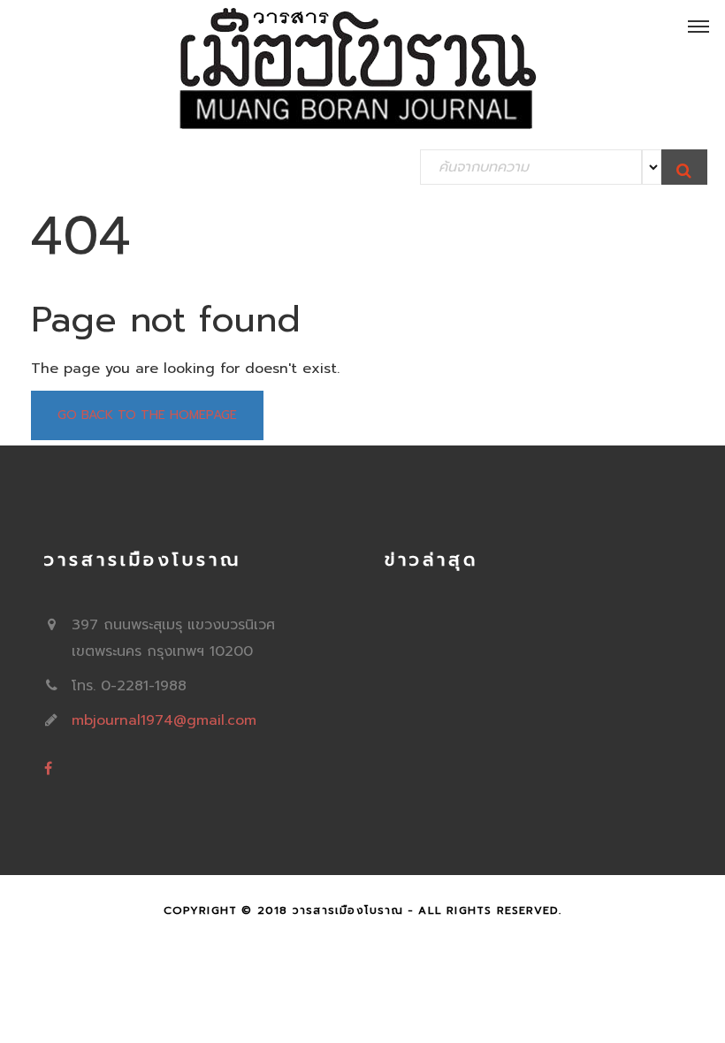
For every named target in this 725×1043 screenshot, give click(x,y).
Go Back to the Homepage (147, 415)
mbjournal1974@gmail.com (164, 720)
